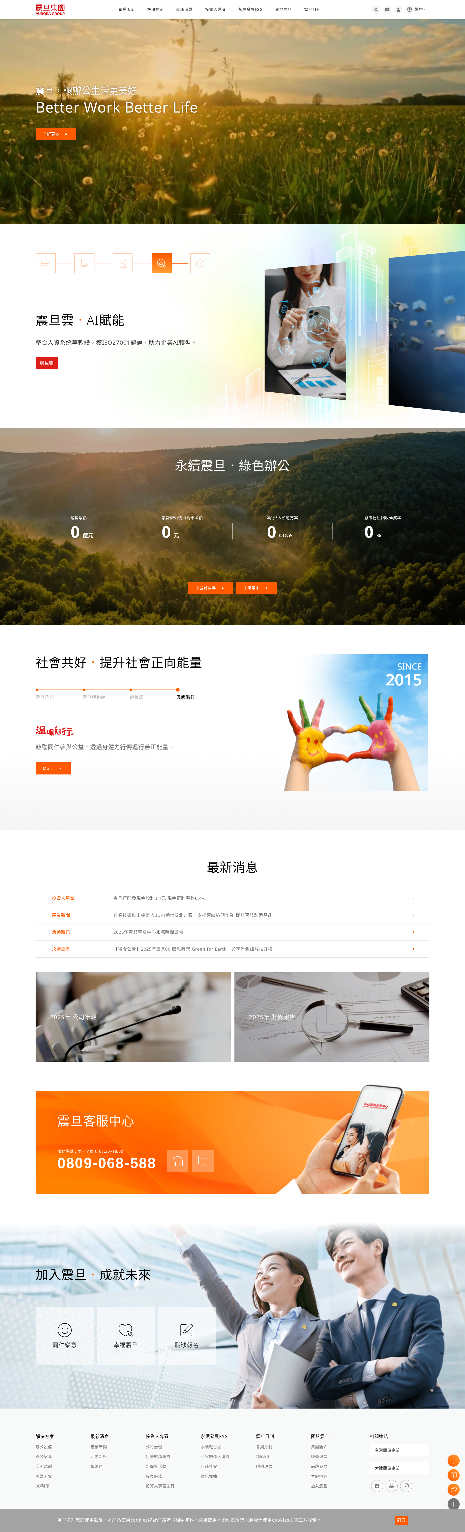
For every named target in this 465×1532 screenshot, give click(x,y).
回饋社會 (209, 1466)
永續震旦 (99, 1466)
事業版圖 (126, 9)
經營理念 (319, 1456)
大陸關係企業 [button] (387, 1468)
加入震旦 (319, 1486)
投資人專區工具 (160, 1486)
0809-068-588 (106, 1163)
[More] (305, 331)
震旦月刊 (312, 9)
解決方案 (155, 9)
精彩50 (262, 1456)
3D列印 (42, 1486)
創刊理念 (264, 1466)
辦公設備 (44, 1446)
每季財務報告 (158, 1456)
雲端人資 (44, 1476)
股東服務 (154, 1476)
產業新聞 (99, 1446)
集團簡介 (319, 1446)
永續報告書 (211, 1446)
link (232, 898)
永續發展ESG (250, 9)
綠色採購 (209, 1476)
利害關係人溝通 (215, 1456)
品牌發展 (319, 1466)
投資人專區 (215, 9)
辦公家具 (44, 1456)
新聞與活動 (156, 1466)
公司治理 (154, 1446)
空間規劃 (44, 1466)
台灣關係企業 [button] (387, 1450)
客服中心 (319, 1476)
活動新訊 (99, 1456)
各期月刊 (264, 1446)
